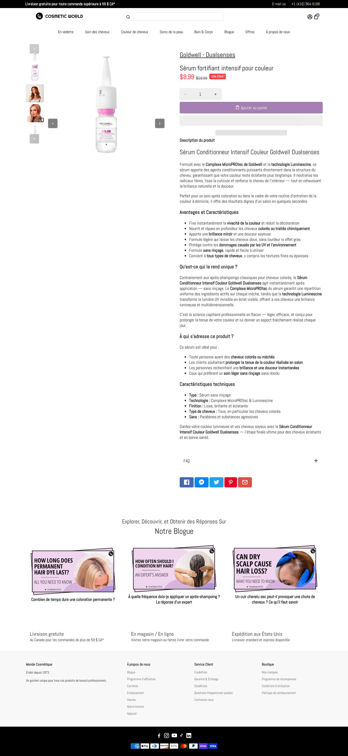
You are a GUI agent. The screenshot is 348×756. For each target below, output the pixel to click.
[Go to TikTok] (181, 736)
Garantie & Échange (206, 679)
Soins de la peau (171, 31)
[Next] (34, 139)
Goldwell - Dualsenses (207, 55)
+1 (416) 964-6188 (305, 3)
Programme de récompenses (279, 679)
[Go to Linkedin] (189, 736)
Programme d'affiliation (141, 679)
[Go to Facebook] (187, 482)
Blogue (229, 31)
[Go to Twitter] (216, 482)
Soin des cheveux (97, 31)
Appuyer (132, 713)
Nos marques (270, 672)
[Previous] (34, 49)
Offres (249, 31)
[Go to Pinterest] (230, 482)
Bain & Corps (203, 31)
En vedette (65, 31)
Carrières (132, 686)
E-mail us (279, 3)
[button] (251, 120)
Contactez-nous (204, 700)
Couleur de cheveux (134, 31)
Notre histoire (135, 707)
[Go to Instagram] (167, 736)
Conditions (200, 686)
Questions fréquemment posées (213, 693)
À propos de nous (278, 31)
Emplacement (135, 693)
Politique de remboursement (279, 693)
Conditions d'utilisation (276, 686)
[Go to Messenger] (202, 482)
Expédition (200, 672)
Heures (131, 700)
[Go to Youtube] (174, 736)
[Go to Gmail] (245, 482)
